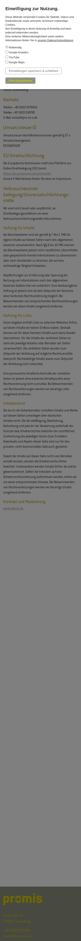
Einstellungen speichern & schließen (33, 71)
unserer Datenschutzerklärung (55, 40)
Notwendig (15, 47)
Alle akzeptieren (20, 80)
